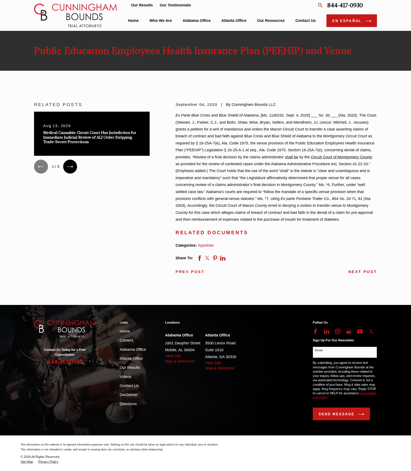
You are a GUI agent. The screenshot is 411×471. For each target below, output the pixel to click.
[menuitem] (27, 462)
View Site (173, 356)
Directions (128, 404)
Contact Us (129, 386)
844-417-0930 (345, 5)
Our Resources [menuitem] (271, 20)
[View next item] (70, 167)
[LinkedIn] (326, 331)
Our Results (142, 5)
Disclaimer (129, 395)
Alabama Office (133, 349)
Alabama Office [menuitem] (197, 20)
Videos (125, 377)
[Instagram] (337, 331)
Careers (126, 340)
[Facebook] (315, 331)
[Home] (75, 15)
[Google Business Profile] (348, 331)
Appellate (206, 245)
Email (318, 350)
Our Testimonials (175, 5)
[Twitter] (371, 331)
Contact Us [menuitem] (305, 20)
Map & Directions (179, 361)
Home (125, 331)
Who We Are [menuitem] (160, 20)
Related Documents (212, 232)
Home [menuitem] (133, 20)
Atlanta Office (131, 358)
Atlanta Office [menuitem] (233, 20)
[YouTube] (360, 331)
